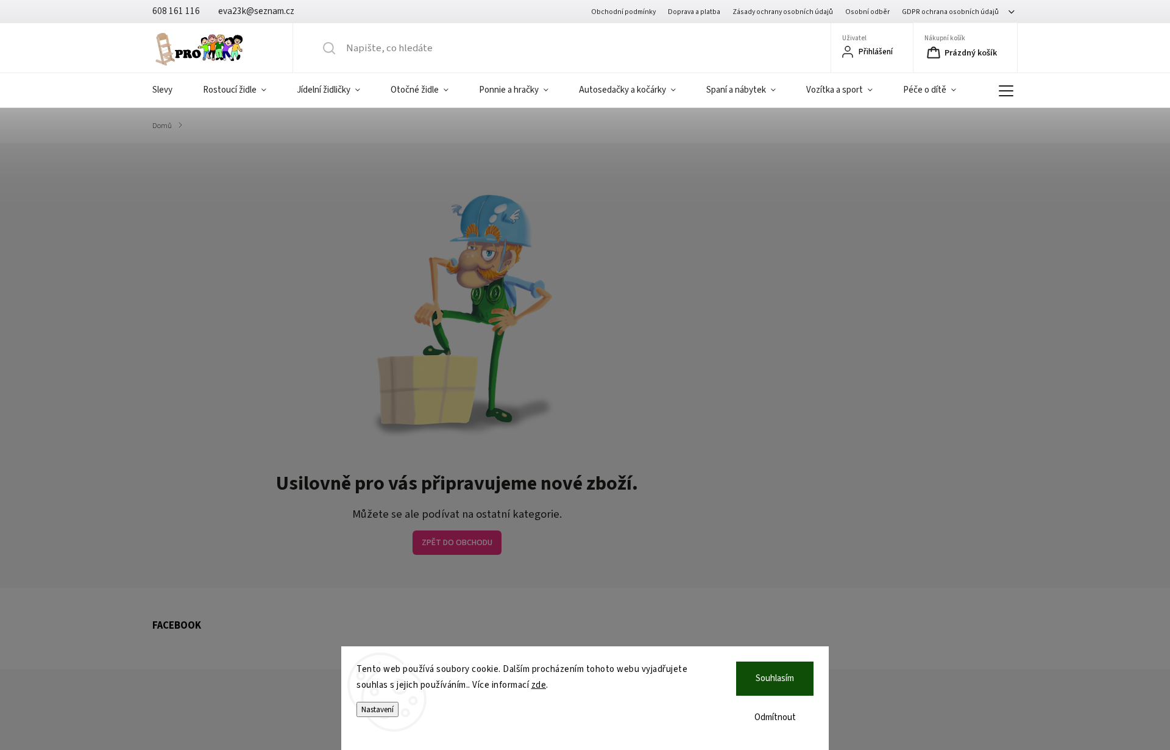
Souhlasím (775, 678)
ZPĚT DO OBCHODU (457, 543)
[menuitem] (170, 90)
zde (539, 685)
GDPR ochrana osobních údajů (950, 12)
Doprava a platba (694, 12)
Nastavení (377, 709)
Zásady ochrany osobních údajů (782, 12)
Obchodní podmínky (623, 12)
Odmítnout (775, 717)
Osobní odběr (867, 12)
